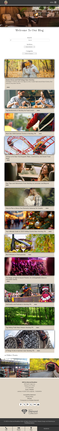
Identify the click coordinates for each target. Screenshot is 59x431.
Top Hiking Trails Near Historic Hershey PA (19, 327)
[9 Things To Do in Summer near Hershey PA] (29, 348)
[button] (52, 2)
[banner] (29, 405)
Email (26, 389)
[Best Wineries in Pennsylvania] (29, 252)
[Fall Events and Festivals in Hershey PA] (29, 301)
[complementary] (29, 368)
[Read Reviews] (34, 404)
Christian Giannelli (34, 400)
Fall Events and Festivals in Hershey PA (18, 304)
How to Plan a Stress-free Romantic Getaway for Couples (24, 208)
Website (31, 389)
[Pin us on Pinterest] (27, 404)
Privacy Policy (29, 396)
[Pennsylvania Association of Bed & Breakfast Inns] (29, 414)
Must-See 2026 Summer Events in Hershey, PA (21, 133)
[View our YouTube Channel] (38, 404)
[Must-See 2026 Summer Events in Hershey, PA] (29, 131)
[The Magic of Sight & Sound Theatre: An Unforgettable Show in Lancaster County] (29, 275)
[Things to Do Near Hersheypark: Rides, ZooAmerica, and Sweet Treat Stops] (29, 154)
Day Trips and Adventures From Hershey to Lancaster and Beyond (27, 183)
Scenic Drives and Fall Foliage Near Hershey (20, 80)
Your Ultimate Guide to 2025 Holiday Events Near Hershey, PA (26, 231)
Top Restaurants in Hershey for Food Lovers (20, 110)
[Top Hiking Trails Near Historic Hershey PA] (29, 324)
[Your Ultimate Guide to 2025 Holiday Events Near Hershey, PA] (29, 228)
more (8, 87)
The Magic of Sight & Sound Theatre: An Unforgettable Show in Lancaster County (26, 278)
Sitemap (29, 398)
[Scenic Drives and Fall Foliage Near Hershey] (29, 77)
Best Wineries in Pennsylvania (16, 254)
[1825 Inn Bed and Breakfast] (5, 4)
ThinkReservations (29, 423)
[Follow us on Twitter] (24, 404)
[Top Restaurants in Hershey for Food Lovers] (29, 107)
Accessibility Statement (29, 394)
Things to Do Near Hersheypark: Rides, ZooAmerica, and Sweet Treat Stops (28, 157)
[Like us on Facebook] (20, 404)
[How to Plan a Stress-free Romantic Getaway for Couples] (29, 205)
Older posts (12, 355)
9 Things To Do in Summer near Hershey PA (20, 351)
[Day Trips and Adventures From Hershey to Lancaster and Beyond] (29, 180)
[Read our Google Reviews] (31, 404)
